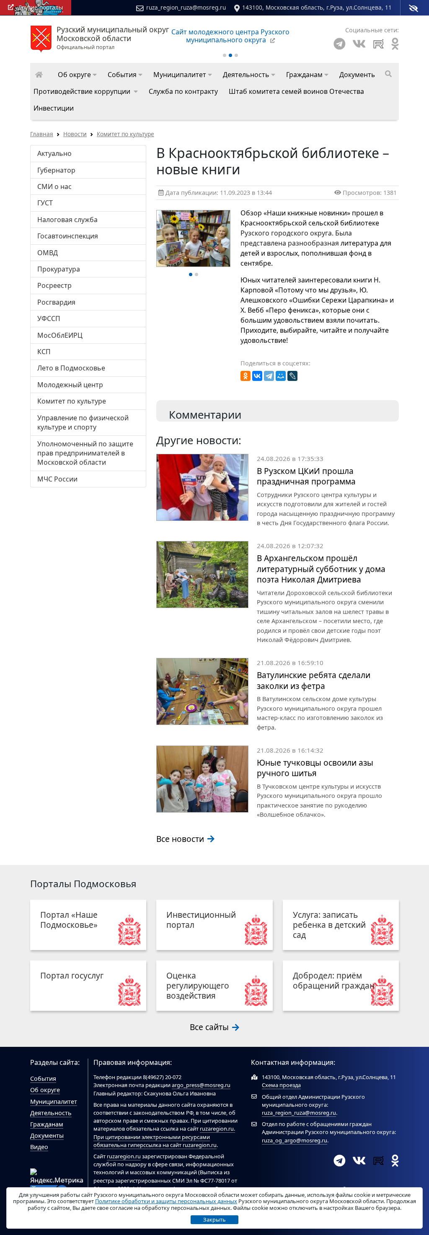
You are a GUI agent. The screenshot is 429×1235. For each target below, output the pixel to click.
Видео (39, 1147)
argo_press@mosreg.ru (201, 1085)
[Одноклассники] (245, 376)
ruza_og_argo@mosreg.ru (294, 1140)
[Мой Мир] (281, 376)
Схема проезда (281, 1085)
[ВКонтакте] (257, 376)
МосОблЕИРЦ (60, 335)
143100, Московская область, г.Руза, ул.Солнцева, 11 (317, 7)
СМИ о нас (54, 186)
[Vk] (359, 44)
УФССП (48, 318)
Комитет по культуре (125, 134)
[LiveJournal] (292, 376)
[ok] (395, 44)
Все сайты (210, 1027)
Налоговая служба (67, 219)
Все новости (181, 838)
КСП (44, 351)
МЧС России (57, 479)
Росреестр (54, 285)
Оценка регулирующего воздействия (197, 985)
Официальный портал (113, 38)
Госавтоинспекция (67, 236)
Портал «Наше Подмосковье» (69, 919)
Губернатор (56, 170)
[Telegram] (339, 44)
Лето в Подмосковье (71, 368)
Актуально (54, 153)
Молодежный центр (70, 384)
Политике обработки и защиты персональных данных (166, 1201)
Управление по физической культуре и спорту (83, 422)
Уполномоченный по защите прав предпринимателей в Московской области (85, 453)
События (43, 1078)
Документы (47, 1135)
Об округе (45, 1090)
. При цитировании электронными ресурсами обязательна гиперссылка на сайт (164, 1136)
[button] (77, 74)
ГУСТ (45, 202)
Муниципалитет (53, 1102)
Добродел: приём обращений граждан (334, 980)
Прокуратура (58, 269)
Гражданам (46, 1124)
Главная (41, 134)
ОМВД (47, 252)
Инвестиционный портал (201, 919)
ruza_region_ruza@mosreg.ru (186, 7)
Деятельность (51, 1113)
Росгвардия (56, 302)
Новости (75, 134)
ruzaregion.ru (217, 1128)
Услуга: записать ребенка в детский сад (329, 924)
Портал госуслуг (71, 975)
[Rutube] (378, 44)
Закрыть (214, 1219)
